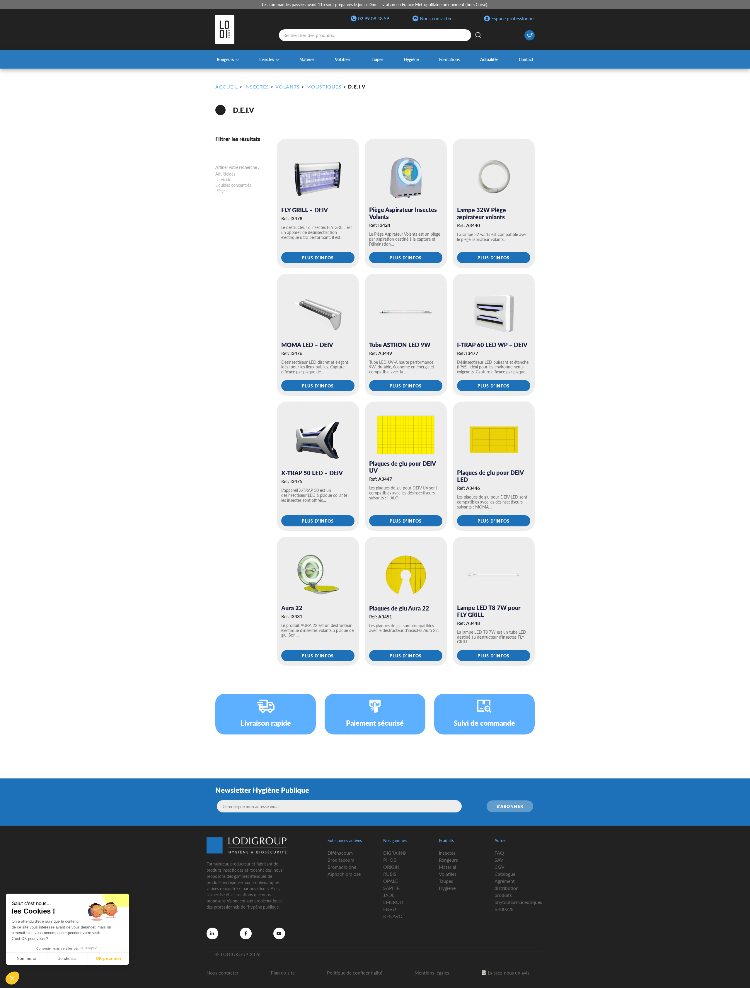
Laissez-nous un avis (508, 972)
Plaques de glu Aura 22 (399, 608)
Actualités (489, 59)
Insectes (266, 59)
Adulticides (225, 174)
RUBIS (389, 873)
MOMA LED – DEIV (307, 345)
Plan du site (283, 972)
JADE (389, 895)
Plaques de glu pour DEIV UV (402, 467)
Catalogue (505, 873)
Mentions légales (432, 972)
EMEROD (393, 902)
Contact (526, 59)
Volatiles (342, 59)
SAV (499, 859)
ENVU (389, 909)
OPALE (390, 881)
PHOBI (390, 859)
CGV (499, 866)
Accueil (226, 86)
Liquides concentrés (233, 185)
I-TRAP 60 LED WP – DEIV (492, 345)
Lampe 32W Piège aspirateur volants (481, 213)
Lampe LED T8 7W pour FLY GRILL (489, 611)
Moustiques (324, 86)
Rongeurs (225, 59)
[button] (12, 978)
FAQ (499, 852)
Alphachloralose (344, 873)
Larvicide (223, 179)
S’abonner (510, 806)
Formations (449, 59)
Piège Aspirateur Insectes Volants (403, 213)
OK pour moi (108, 958)
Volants (287, 86)
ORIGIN (391, 866)
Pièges (220, 190)
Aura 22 (291, 608)
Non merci (26, 958)
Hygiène (411, 59)
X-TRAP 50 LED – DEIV (312, 473)
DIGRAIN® (394, 852)
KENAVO (393, 916)
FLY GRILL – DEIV (304, 210)
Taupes (377, 59)
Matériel (306, 59)
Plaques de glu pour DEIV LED (490, 476)
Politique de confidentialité (354, 972)
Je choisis (67, 958)
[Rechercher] (478, 35)
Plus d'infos (318, 258)
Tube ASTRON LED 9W (399, 345)
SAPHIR (391, 888)
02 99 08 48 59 (373, 18)
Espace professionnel (513, 18)
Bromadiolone (342, 866)
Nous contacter (436, 18)
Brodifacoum (341, 859)
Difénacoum (340, 852)
